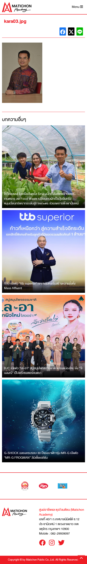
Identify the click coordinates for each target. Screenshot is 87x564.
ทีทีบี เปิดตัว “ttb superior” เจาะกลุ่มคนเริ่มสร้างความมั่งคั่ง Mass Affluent (39, 286)
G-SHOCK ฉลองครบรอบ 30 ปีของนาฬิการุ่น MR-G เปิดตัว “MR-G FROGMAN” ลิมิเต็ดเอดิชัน (41, 455)
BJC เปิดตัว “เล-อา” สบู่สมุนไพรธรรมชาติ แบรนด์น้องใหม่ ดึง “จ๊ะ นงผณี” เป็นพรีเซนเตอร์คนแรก (43, 371)
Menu (76, 7)
